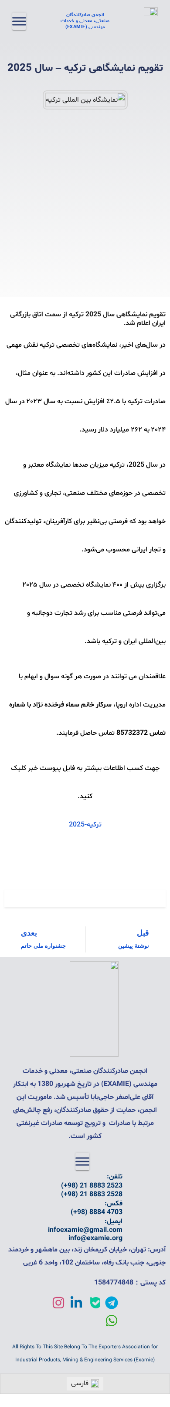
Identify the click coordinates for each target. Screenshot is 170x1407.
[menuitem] (85, 1383)
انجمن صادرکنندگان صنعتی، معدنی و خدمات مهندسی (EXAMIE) (85, 21)
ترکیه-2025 (85, 825)
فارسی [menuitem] (79, 1383)
